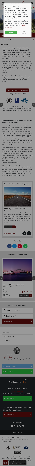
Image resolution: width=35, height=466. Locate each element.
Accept (11, 32)
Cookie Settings (23, 32)
